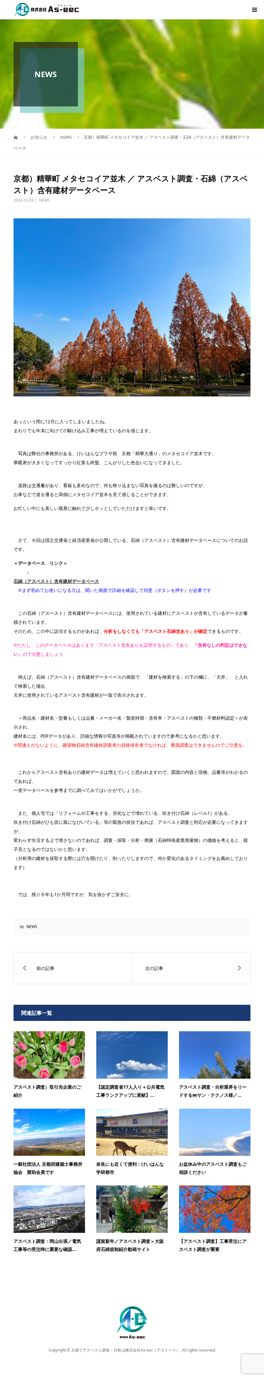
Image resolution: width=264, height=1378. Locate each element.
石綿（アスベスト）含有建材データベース (56, 581)
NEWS (44, 200)
